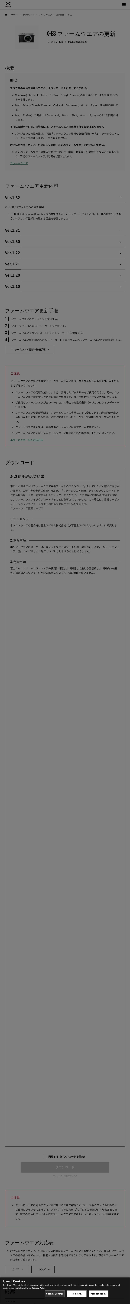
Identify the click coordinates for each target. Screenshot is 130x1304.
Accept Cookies (98, 1293)
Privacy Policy (38, 1287)
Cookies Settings (54, 1293)
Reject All (76, 1293)
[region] (65, 1290)
